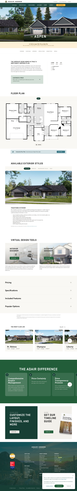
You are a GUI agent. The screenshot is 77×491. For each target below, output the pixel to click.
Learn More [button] (13, 431)
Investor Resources (43, 458)
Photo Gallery (27, 457)
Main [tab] (38, 98)
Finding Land (41, 457)
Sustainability (27, 474)
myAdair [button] (69, 1)
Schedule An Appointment (59, 469)
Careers (55, 457)
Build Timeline (42, 455)
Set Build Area (63, 1)
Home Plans (27, 455)
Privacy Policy (22, 488)
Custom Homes (28, 460)
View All (61, 326)
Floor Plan (28, 51)
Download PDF (55, 66)
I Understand (59, 485)
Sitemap (38, 488)
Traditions (27, 168)
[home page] (13, 1)
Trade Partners (57, 460)
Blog (40, 466)
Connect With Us (57, 468)
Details (55, 51)
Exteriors (34, 51)
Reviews (26, 477)
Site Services (41, 460)
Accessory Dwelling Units (29, 461)
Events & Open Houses (43, 467)
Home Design (42, 461)
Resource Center (42, 464)
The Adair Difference (28, 469)
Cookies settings (49, 485)
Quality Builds (27, 471)
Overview (22, 51)
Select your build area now (32, 226)
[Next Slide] (74, 22)
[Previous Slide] (3, 22)
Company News (57, 458)
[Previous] (7, 341)
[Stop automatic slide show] (1, 8)
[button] (39, 79)
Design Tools (49, 51)
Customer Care (57, 471)
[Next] (70, 384)
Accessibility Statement (30, 488)
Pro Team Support (28, 475)
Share (53, 69)
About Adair (56, 455)
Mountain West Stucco (43, 168)
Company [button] (55, 1)
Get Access (13, 258)
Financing (41, 463)
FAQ (40, 469)
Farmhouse (33, 168)
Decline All (69, 485)
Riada (51, 168)
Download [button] (48, 431)
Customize (60, 151)
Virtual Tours (42, 51)
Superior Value (27, 472)
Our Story (26, 468)
